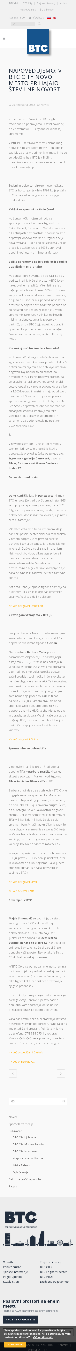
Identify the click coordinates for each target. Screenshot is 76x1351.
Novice (45, 105)
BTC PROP (47, 1277)
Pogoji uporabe (12, 1277)
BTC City (27, 3)
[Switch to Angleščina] (54, 18)
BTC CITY (46, 1267)
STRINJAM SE (15, 1344)
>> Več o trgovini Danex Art (26, 606)
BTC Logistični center (53, 1272)
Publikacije (15, 1131)
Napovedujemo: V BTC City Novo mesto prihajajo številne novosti (35, 80)
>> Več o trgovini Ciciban (24, 739)
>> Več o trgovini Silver (23, 882)
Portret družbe (12, 1267)
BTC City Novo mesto (26, 1151)
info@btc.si (38, 17)
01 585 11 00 (18, 17)
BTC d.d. (14, 3)
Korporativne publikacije (28, 1158)
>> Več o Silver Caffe (21, 891)
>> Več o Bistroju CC (22, 1061)
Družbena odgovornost (54, 1281)
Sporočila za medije (21, 1124)
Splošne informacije (15, 1272)
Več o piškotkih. (43, 1337)
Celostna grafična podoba (25, 1179)
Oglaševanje (20, 1172)
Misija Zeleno (21, 1165)
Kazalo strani (11, 1281)
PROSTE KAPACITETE (20, 1319)
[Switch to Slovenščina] (49, 18)
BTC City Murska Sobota (28, 1144)
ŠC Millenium (47, 9)
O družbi (8, 1262)
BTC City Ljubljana (24, 1137)
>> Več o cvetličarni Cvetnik (26, 1052)
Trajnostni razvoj (46, 3)
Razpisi (13, 1186)
